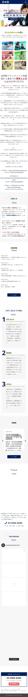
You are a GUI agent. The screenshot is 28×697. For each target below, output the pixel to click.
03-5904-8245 (15, 523)
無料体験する (15, 683)
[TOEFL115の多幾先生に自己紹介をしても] (14, 619)
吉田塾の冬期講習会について (13, 215)
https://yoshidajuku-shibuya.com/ (18, 170)
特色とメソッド (7, 689)
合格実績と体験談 (13, 690)
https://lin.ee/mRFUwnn (17, 172)
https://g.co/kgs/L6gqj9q (14, 187)
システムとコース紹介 (16, 689)
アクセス (2, 692)
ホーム (2, 689)
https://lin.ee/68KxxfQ (17, 181)
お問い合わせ (23, 690)
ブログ (19, 690)
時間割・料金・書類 (5, 690)
